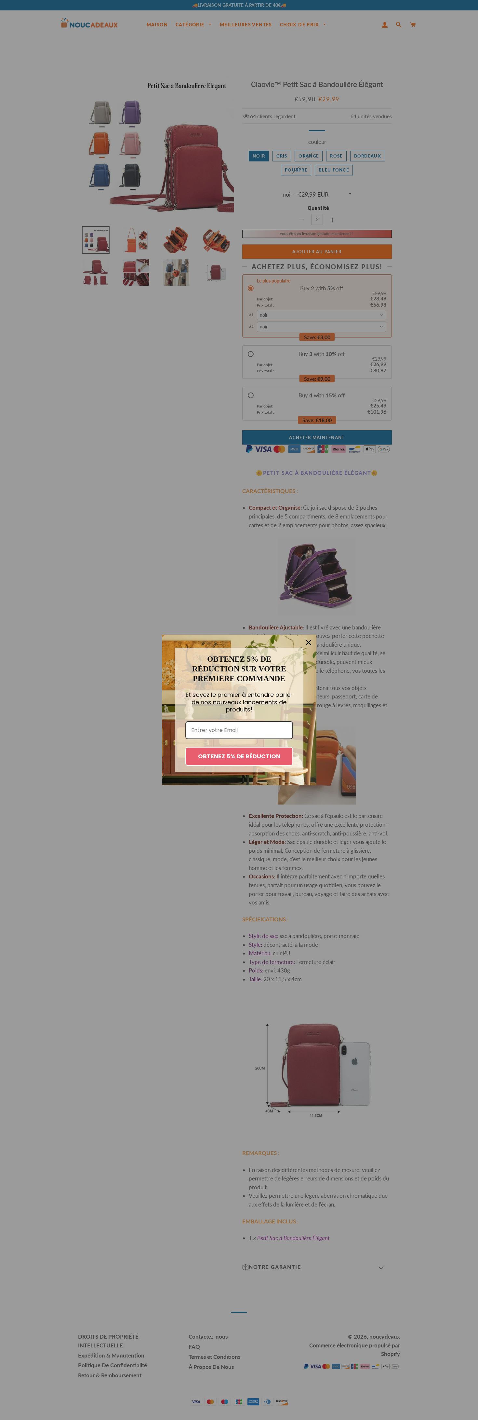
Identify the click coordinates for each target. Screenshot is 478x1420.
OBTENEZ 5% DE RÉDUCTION (239, 756)
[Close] (308, 642)
